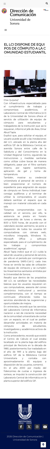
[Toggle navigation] (5, 3)
